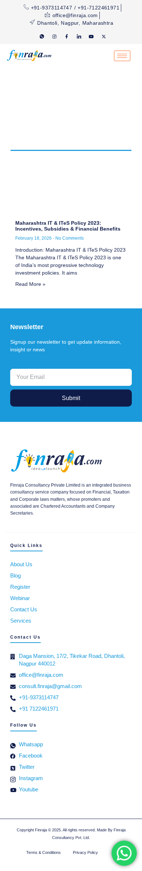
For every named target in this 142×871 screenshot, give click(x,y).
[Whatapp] (41, 36)
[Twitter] (103, 36)
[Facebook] (66, 36)
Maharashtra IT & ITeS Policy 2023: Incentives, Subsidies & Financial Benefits (68, 226)
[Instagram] (54, 36)
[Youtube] (91, 36)
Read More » (30, 284)
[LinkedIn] (79, 36)
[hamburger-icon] (122, 56)
